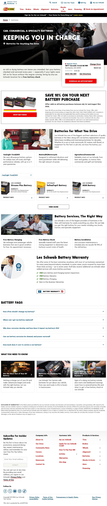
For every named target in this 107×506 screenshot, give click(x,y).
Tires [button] (84, 440)
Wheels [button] (85, 448)
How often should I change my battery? (19, 311)
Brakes (28, 9)
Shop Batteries (20, 115)
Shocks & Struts (63, 9)
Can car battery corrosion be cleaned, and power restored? (26, 336)
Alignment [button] (87, 452)
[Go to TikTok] (24, 491)
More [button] (85, 464)
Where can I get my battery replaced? (18, 320)
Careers (39, 452)
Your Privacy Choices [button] (96, 498)
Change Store (95, 64)
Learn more (78, 15)
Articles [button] (62, 454)
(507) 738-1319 (70, 74)
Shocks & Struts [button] (89, 460)
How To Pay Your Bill (67, 450)
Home (5, 20)
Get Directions (85, 74)
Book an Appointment (95, 9)
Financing (78, 9)
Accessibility (33, 499)
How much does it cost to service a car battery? (22, 345)
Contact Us (40, 464)
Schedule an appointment (81, 81)
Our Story (39, 444)
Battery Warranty (51, 291)
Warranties (63, 458)
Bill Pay (83, 3)
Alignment (45, 9)
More (70, 9)
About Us (39, 440)
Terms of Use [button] (8, 480)
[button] (9, 2)
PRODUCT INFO (8, 197)
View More (53, 207)
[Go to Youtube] (15, 491)
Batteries (54, 9)
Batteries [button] (86, 456)
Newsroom (40, 460)
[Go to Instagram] (20, 491)
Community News (42, 448)
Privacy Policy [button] (16, 477)
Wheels (36, 9)
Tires (22, 9)
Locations (39, 456)
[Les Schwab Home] (9, 9)
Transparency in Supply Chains (67, 497)
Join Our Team (69, 3)
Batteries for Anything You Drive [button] (22, 43)
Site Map (62, 462)
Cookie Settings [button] (47, 499)
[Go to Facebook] (5, 491)
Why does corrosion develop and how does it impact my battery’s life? (31, 328)
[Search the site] (53, 2)
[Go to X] (10, 491)
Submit (15, 465)
